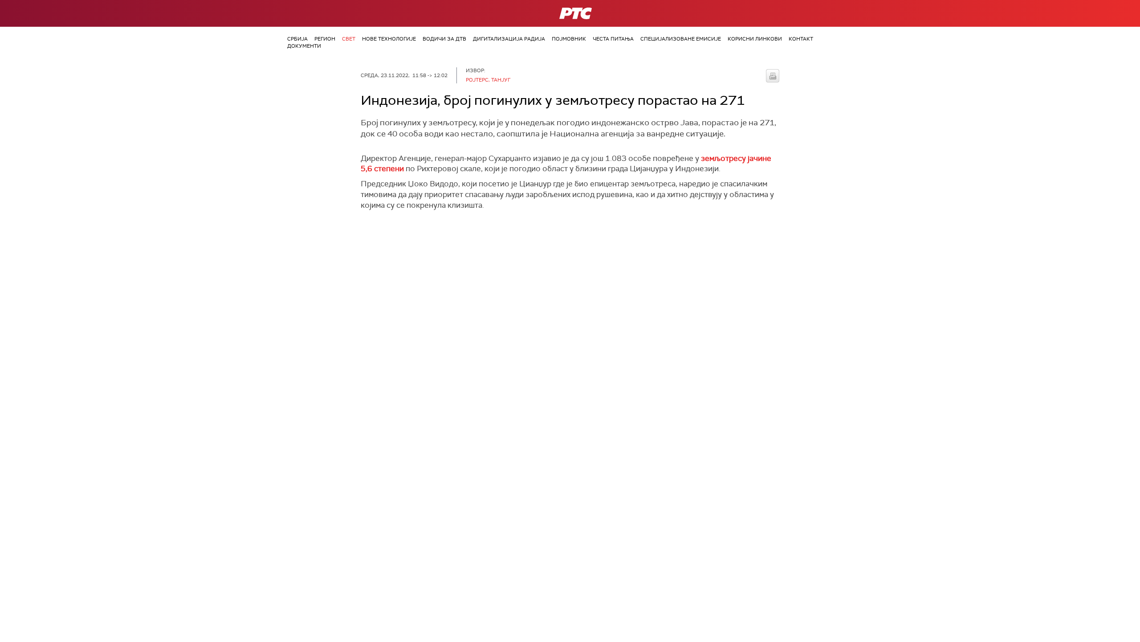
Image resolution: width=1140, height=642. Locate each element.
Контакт (801, 39)
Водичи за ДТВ (444, 39)
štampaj (772, 75)
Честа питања (613, 39)
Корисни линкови (755, 39)
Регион (324, 39)
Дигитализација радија (509, 39)
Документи (304, 46)
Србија (297, 39)
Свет (348, 39)
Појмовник (569, 39)
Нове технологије (389, 39)
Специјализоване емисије (680, 39)
